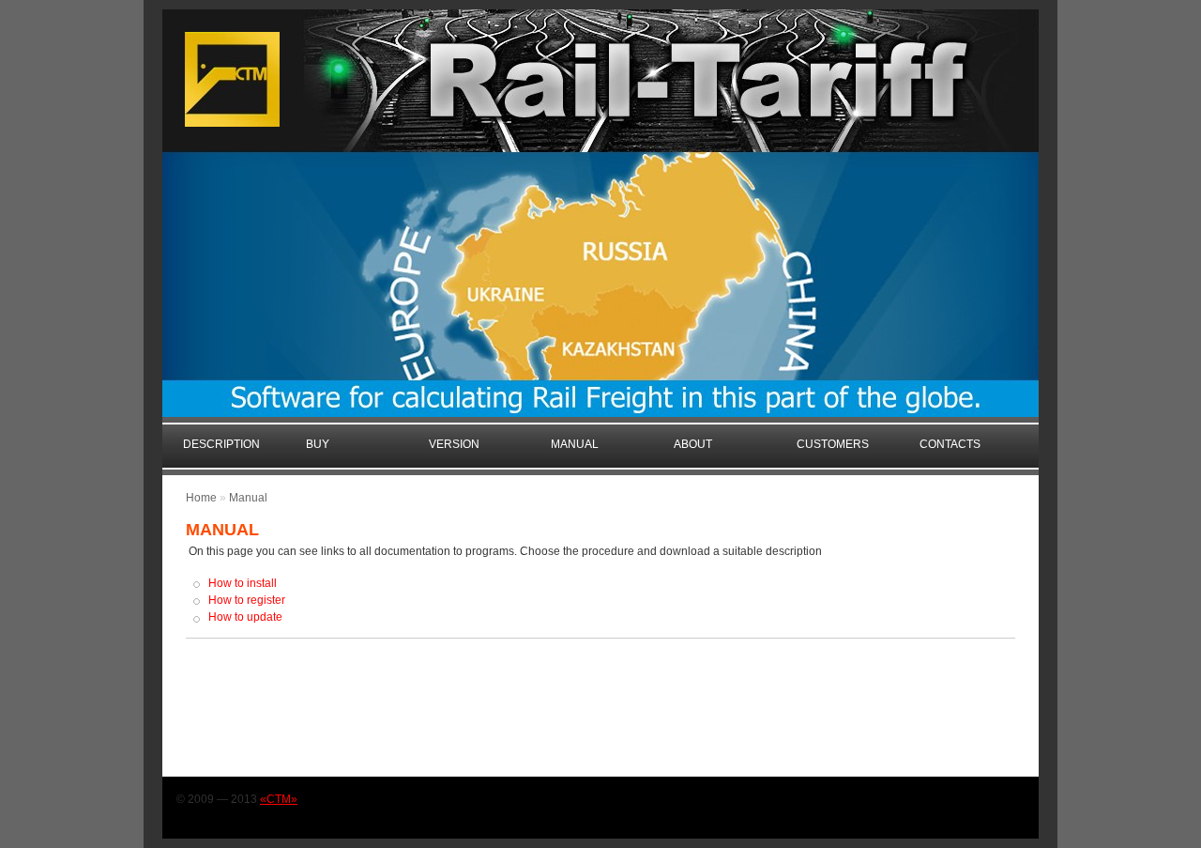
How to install (242, 583)
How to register (246, 600)
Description (221, 444)
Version (454, 444)
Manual (575, 444)
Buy (317, 444)
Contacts (950, 444)
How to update (245, 617)
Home (201, 497)
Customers (833, 444)
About (693, 444)
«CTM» (278, 799)
